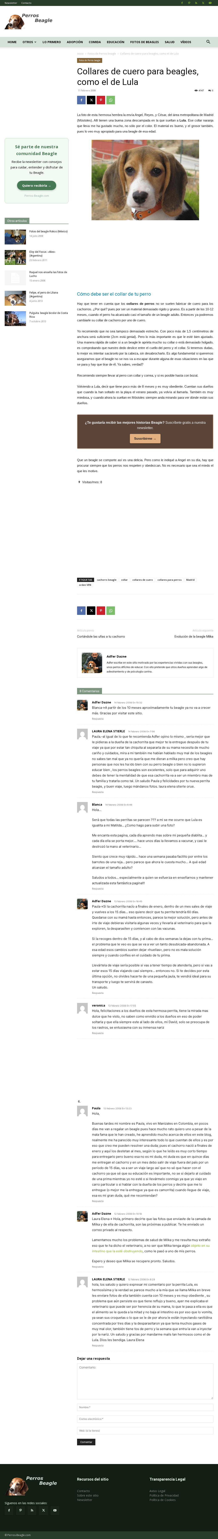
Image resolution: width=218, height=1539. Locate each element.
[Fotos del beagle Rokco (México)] (15, 237)
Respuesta (97, 718)
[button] (208, 42)
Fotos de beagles (144, 42)
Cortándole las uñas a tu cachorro (101, 636)
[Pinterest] (189, 3)
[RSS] (196, 3)
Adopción (75, 42)
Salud (170, 42)
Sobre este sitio (88, 1495)
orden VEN (85, 584)
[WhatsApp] (110, 100)
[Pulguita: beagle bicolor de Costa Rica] (15, 318)
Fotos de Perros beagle (102, 53)
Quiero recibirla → (36, 185)
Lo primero (52, 42)
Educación (115, 42)
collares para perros (170, 579)
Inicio (80, 53)
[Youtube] (210, 3)
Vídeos (186, 42)
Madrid (190, 579)
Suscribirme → (145, 438)
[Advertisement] (136, 21)
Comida (95, 42)
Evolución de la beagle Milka (194, 636)
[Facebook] (182, 3)
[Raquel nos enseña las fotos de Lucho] (15, 277)
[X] (203, 3)
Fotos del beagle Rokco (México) (48, 231)
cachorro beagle (106, 579)
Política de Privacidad (164, 1495)
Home (12, 42)
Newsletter (11, 2)
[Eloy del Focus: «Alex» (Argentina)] (15, 257)
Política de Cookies (162, 1500)
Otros (28, 42)
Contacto (26, 2)
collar (124, 579)
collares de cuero (142, 579)
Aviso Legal (157, 1491)
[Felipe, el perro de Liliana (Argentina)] (15, 298)
